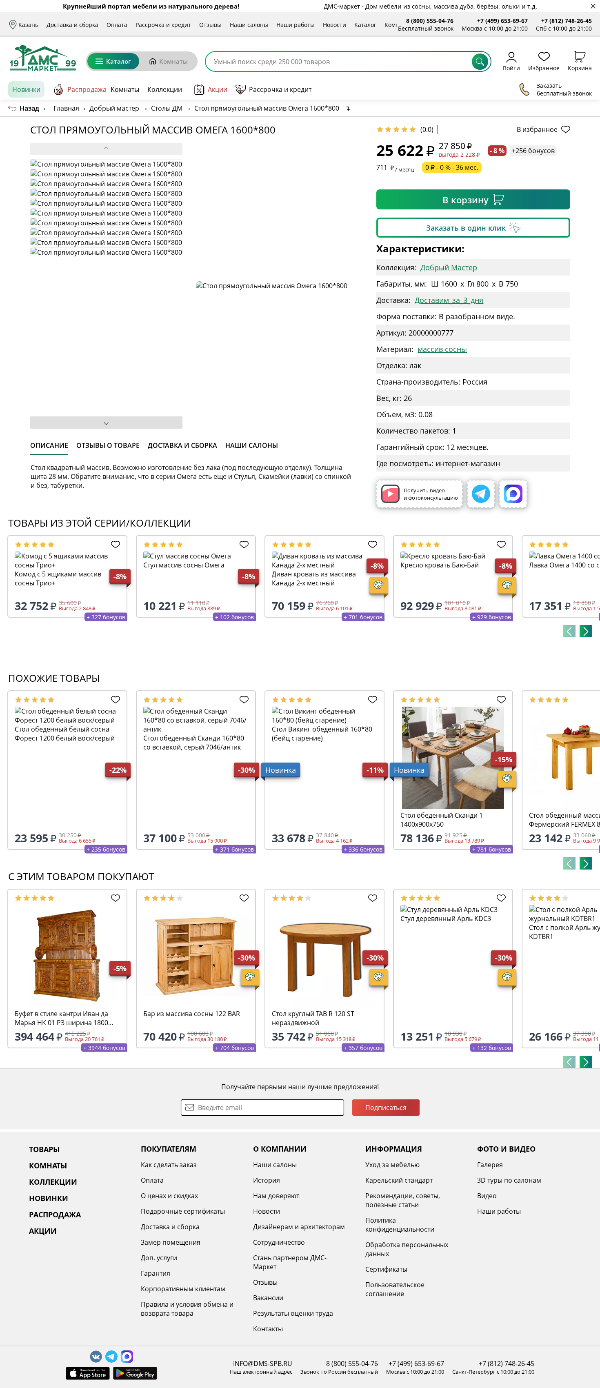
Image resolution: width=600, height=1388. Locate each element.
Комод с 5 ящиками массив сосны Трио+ (58, 578)
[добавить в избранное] (114, 544)
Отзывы (210, 25)
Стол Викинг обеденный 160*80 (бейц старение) (322, 734)
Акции (217, 89)
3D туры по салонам (509, 1180)
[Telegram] (481, 494)
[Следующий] (586, 631)
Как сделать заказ (169, 1164)
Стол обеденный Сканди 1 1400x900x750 (441, 820)
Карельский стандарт (399, 1180)
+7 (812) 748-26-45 (566, 20)
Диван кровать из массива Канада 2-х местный (314, 578)
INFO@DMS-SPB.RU (262, 1363)
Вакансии (268, 1297)
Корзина (580, 67)
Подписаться (386, 1107)
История (266, 1180)
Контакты (268, 1328)
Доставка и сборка (72, 25)
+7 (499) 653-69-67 (502, 20)
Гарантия (155, 1273)
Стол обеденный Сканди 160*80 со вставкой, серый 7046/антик (193, 743)
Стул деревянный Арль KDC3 (445, 918)
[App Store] (88, 1373)
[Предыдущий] (569, 631)
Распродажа (87, 89)
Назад (29, 108)
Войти (511, 67)
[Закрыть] (593, 6)
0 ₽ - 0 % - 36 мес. (451, 167)
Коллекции (164, 89)
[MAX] (513, 494)
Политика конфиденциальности (399, 1225)
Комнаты (397, 25)
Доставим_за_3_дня (449, 300)
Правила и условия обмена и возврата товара (187, 1309)
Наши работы (295, 25)
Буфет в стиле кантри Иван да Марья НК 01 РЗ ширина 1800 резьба (61, 1018)
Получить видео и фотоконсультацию (431, 494)
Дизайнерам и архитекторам (299, 1226)
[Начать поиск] (480, 61)
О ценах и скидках (169, 1195)
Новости (334, 25)
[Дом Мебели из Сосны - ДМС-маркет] (43, 58)
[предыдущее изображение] (106, 149)
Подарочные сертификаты (183, 1211)
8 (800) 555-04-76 (429, 20)
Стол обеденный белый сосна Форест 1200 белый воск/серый (65, 734)
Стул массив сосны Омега (183, 565)
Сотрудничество (279, 1242)
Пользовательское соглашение (394, 1289)
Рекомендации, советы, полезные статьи (402, 1200)
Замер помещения (170, 1242)
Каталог (365, 25)
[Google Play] (135, 1373)
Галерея (490, 1164)
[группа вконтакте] (96, 1356)
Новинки (26, 89)
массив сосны (442, 349)
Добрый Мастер (448, 267)
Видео (487, 1195)
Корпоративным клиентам (183, 1288)
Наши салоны (249, 25)
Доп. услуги (159, 1257)
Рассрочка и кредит (163, 25)
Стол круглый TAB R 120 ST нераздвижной (313, 1018)
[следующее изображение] (106, 422)
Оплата (117, 25)
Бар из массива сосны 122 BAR (191, 1013)
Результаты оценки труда (293, 1313)
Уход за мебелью (392, 1164)
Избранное (544, 67)
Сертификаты (386, 1269)
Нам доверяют (276, 1195)
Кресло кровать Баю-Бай (439, 565)
